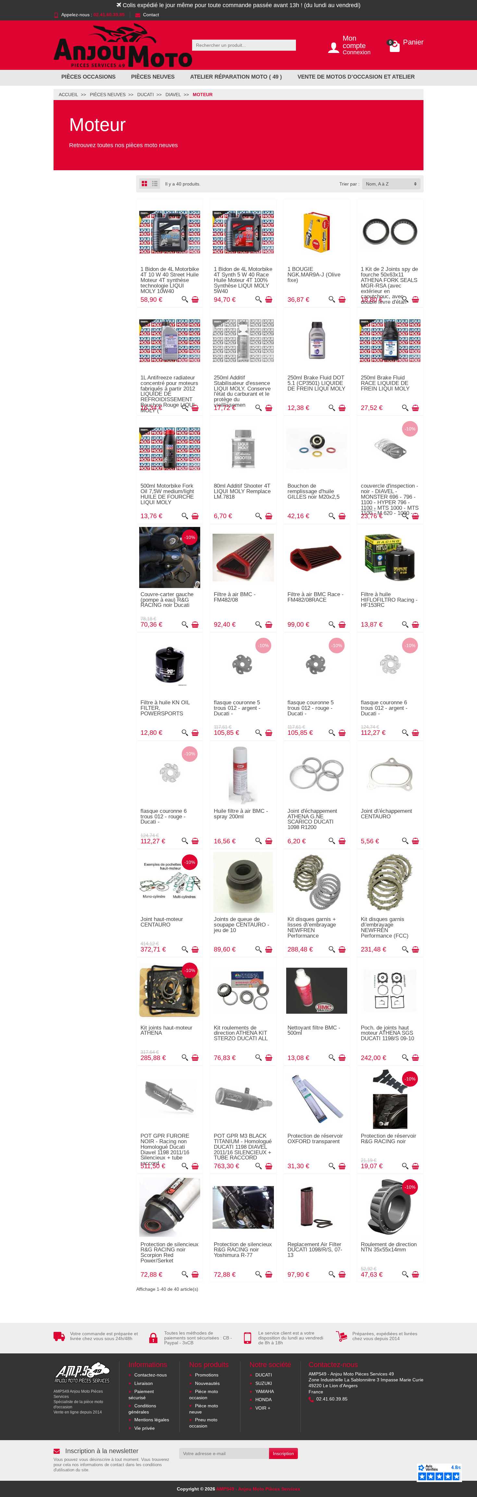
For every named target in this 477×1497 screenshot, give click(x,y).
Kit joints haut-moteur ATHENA (166, 1030)
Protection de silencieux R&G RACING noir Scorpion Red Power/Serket (170, 1252)
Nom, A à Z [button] (377, 183)
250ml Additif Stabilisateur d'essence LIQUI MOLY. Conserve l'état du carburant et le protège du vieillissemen (242, 391)
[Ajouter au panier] (195, 299)
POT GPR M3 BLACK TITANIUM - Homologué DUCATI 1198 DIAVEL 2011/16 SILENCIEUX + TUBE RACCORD (243, 1147)
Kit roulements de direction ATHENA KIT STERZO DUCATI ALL (241, 1033)
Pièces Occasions (88, 77)
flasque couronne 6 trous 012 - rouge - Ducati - (164, 816)
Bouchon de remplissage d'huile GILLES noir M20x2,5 (313, 491)
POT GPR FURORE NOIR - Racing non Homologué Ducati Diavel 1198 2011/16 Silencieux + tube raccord (165, 1149)
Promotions (206, 1374)
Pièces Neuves (153, 77)
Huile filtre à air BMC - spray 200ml (241, 814)
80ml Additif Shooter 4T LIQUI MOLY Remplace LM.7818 (242, 491)
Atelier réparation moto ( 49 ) (236, 77)
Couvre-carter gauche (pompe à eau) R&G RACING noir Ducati (167, 599)
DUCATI (263, 1374)
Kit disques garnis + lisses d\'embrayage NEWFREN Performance (311, 927)
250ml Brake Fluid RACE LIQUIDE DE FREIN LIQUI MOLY (385, 383)
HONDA (263, 1399)
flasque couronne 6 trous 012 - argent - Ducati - (384, 708)
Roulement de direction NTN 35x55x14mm (389, 1247)
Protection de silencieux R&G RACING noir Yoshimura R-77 (243, 1250)
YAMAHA (264, 1391)
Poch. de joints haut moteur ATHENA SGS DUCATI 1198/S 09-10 (387, 1033)
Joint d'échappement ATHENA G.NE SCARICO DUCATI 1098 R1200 (312, 819)
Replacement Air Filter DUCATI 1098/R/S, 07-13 (314, 1250)
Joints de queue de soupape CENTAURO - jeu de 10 (241, 924)
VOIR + (262, 1408)
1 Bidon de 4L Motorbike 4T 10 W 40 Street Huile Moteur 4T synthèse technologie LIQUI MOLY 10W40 (170, 280)
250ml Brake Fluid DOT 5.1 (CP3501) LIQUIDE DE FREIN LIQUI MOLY (316, 383)
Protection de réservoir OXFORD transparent (315, 1139)
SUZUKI (263, 1383)
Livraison (143, 1383)
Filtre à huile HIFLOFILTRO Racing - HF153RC (389, 599)
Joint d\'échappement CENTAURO (386, 814)
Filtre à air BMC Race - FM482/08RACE (315, 597)
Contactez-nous (150, 1374)
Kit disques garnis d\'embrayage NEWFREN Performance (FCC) (385, 927)
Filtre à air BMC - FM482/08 (235, 597)
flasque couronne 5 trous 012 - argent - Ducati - (237, 708)
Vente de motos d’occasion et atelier (356, 77)
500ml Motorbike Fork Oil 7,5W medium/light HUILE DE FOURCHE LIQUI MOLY (167, 494)
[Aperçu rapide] (185, 299)
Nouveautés (207, 1383)
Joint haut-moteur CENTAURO (162, 922)
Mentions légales (151, 1419)
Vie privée (144, 1428)
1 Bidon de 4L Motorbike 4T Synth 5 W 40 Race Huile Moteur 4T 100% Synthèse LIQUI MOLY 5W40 (243, 280)
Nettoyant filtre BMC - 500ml (313, 1030)
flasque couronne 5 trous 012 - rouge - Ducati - (310, 708)
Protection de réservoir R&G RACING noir (388, 1139)
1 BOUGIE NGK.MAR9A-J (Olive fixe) (313, 274)
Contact (151, 14)
